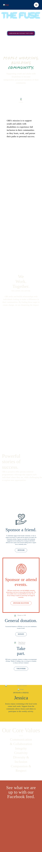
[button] (36, 4)
